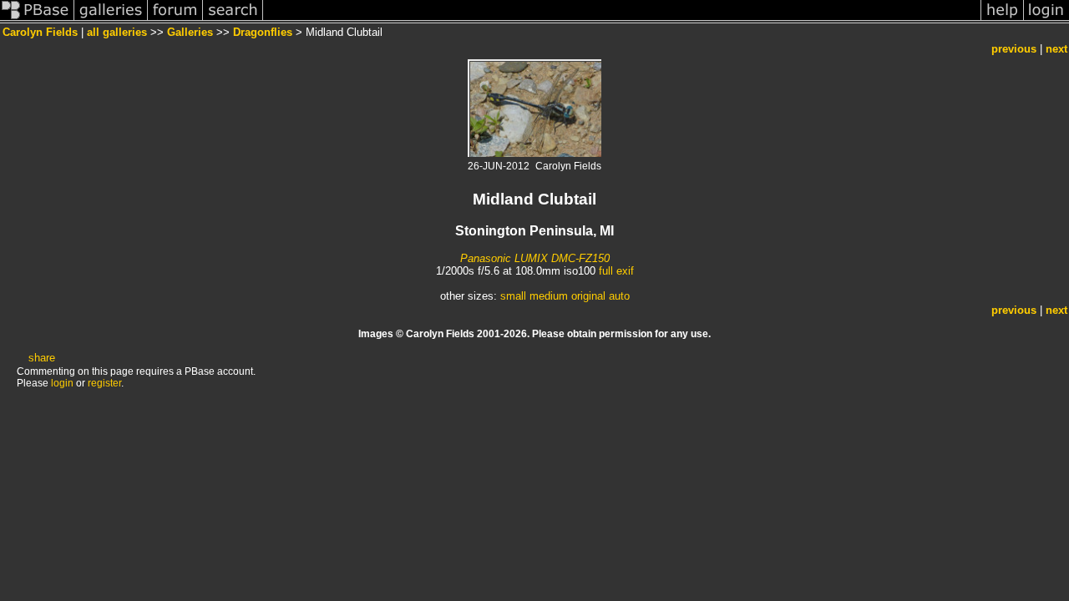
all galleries (117, 32)
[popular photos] (621, 19)
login (62, 383)
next (1056, 49)
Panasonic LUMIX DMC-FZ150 (535, 258)
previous (1013, 49)
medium (548, 296)
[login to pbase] (1046, 19)
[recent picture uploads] (111, 19)
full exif (616, 271)
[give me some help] (1002, 19)
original (588, 296)
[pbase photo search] (233, 19)
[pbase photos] (37, 19)
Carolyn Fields (40, 32)
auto (619, 296)
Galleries (190, 32)
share (41, 357)
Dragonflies (262, 32)
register (104, 383)
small (513, 296)
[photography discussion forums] (175, 19)
